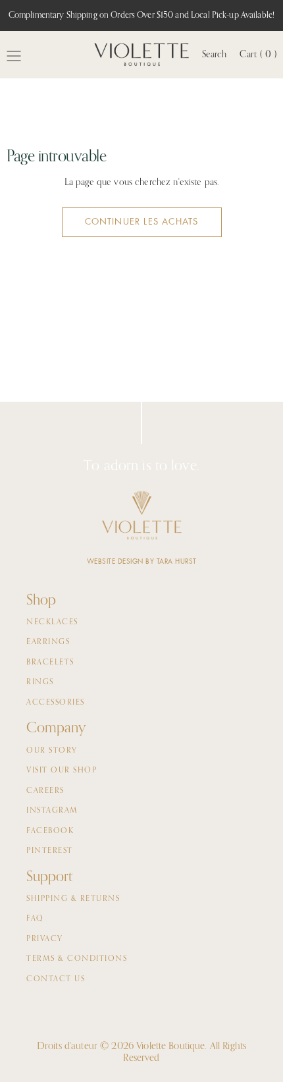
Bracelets (50, 662)
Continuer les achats (142, 221)
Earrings (48, 642)
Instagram (52, 811)
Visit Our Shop (61, 770)
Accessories (55, 703)
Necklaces (52, 622)
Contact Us (55, 979)
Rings (40, 682)
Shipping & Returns (73, 899)
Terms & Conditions (76, 959)
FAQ (35, 919)
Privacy (44, 939)
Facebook (50, 831)
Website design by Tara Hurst (142, 561)
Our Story (52, 751)
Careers (45, 791)
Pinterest (49, 851)
